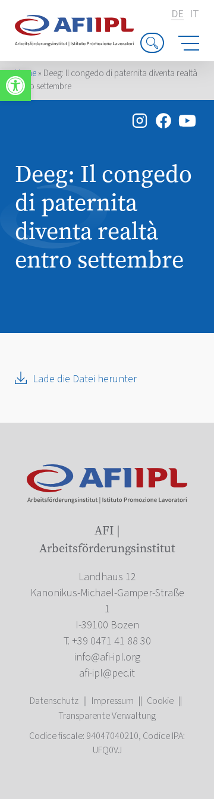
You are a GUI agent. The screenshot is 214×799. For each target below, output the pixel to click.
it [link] (194, 14)
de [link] (177, 14)
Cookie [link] (160, 700)
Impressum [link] (113, 700)
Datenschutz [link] (54, 700)
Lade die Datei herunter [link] (85, 379)
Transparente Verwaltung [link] (107, 715)
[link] (15, 85)
